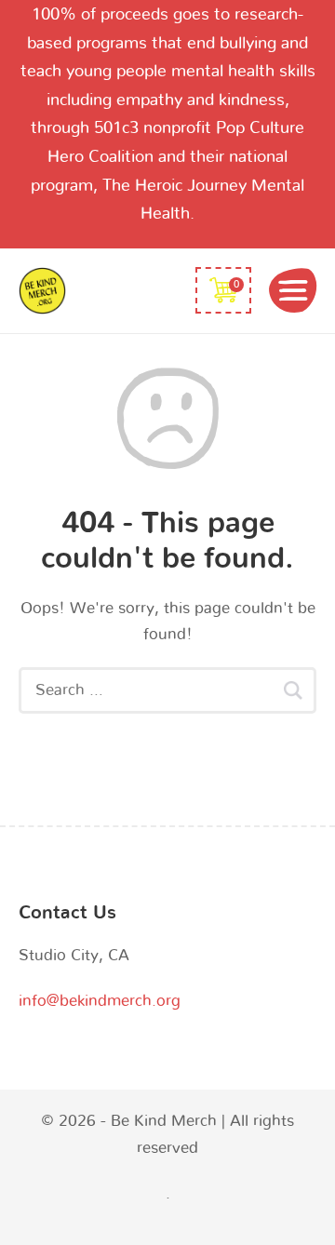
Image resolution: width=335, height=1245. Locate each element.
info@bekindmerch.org (100, 1001)
